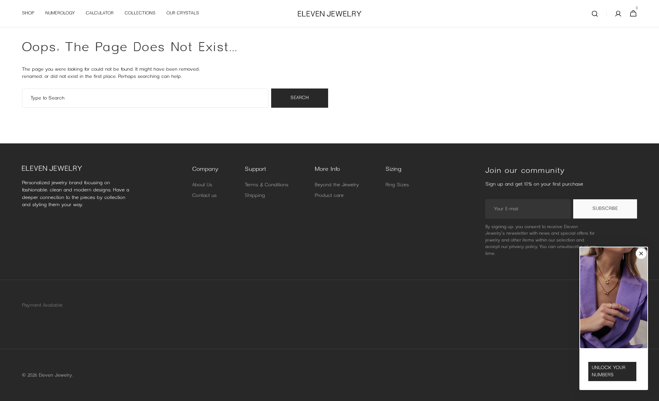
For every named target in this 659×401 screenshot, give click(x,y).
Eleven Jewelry (55, 375)
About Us (202, 185)
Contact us (204, 195)
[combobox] (145, 98)
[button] (594, 13)
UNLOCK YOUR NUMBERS (608, 371)
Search (299, 98)
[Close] (641, 253)
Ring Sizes (397, 185)
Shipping (255, 195)
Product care (329, 195)
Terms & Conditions (266, 185)
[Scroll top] (650, 392)
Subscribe (605, 209)
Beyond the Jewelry (337, 185)
